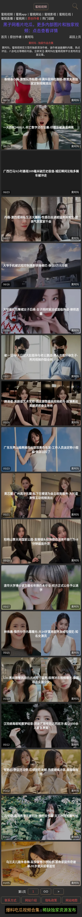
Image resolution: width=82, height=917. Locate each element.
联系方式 (10, 900)
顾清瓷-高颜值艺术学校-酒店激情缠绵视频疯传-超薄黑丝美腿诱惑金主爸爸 (41, 403)
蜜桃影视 (50, 14)
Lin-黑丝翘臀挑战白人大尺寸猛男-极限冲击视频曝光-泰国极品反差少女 (41, 680)
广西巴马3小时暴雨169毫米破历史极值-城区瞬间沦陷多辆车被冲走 (41, 173)
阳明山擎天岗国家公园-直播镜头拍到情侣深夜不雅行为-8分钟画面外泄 (41, 541)
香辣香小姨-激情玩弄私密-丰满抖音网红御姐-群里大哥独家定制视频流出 (41, 81)
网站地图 (71, 900)
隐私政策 (51, 900)
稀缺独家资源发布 (59, 910)
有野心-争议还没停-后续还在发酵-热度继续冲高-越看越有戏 (41, 772)
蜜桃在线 (65, 14)
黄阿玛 (75, 100)
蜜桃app (21, 14)
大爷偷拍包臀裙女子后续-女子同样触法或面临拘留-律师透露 (41, 311)
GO (46, 891)
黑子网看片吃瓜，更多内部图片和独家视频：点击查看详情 (41, 27)
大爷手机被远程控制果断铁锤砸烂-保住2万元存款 (35, 265)
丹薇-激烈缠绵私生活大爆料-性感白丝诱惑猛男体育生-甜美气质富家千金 (41, 219)
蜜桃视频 (41, 6)
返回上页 (75, 37)
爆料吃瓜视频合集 (23, 910)
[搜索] (75, 5)
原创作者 (33, 18)
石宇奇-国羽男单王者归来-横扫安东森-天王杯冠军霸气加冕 (41, 818)
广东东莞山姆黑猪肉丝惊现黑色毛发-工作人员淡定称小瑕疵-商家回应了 (41, 449)
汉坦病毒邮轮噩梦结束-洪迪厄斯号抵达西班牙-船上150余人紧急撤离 (41, 725)
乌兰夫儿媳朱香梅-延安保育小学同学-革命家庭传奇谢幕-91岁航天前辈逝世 (41, 864)
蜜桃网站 (35, 14)
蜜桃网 (20, 18)
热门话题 (48, 18)
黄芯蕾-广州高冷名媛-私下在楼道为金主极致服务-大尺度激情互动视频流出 (41, 495)
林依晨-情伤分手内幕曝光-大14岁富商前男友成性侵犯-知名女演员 (41, 634)
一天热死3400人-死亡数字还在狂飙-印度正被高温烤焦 (38, 127)
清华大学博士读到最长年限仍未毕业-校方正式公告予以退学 (41, 587)
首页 (4, 37)
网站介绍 (31, 900)
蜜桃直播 (7, 18)
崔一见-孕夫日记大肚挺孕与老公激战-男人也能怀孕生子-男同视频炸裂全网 (41, 357)
